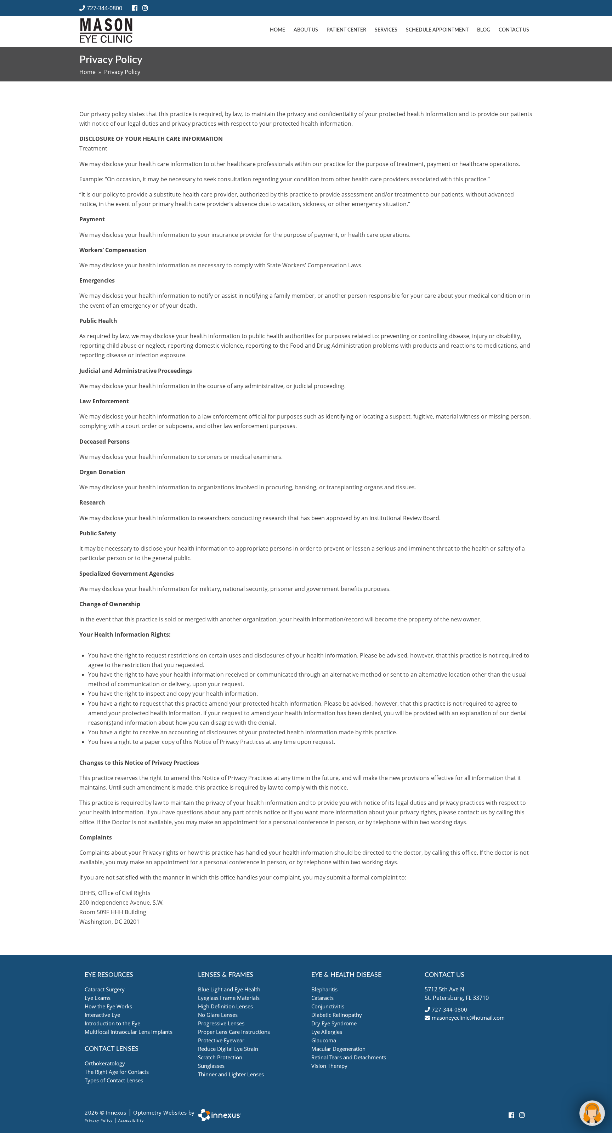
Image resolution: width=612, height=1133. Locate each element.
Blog (483, 30)
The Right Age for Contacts (117, 1071)
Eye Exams (97, 997)
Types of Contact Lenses (114, 1080)
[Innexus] (218, 1115)
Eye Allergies (326, 1031)
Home (277, 30)
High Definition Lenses (225, 1006)
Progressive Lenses (221, 1023)
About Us (306, 30)
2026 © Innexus (140, 1112)
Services (386, 30)
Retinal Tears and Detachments (348, 1057)
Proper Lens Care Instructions (234, 1031)
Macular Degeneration (338, 1048)
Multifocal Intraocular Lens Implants (128, 1031)
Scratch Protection (220, 1057)
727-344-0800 (104, 8)
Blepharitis (324, 989)
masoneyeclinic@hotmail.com (468, 1017)
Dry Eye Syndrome (334, 1023)
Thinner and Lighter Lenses (231, 1074)
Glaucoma (323, 1040)
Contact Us (514, 30)
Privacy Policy (99, 1120)
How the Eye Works (108, 1006)
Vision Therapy (329, 1065)
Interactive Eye (102, 1014)
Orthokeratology (105, 1063)
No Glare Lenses (218, 1014)
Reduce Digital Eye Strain (228, 1048)
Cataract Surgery (105, 989)
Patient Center (346, 30)
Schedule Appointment (437, 30)
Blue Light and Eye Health (229, 989)
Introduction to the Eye (112, 1023)
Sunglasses (211, 1065)
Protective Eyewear (221, 1040)
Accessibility (131, 1120)
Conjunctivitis (327, 1006)
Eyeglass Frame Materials (229, 997)
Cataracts (322, 997)
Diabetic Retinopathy (336, 1014)
